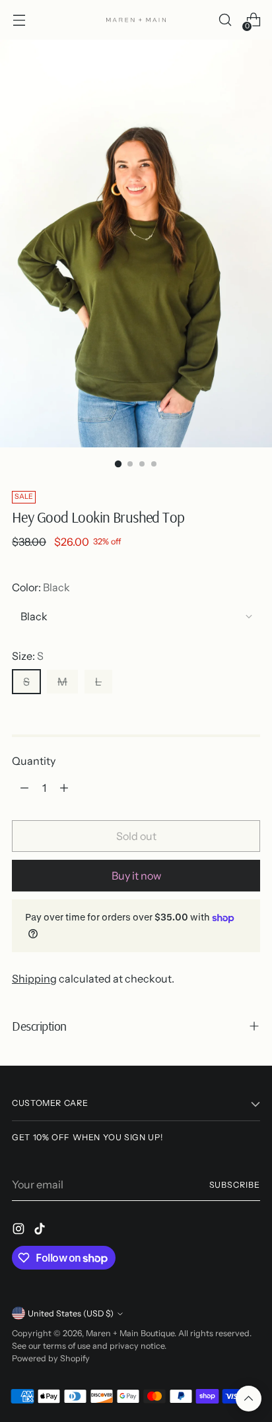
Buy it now (136, 875)
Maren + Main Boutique (130, 1333)
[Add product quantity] (64, 788)
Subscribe (235, 1185)
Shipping (34, 978)
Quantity (33, 760)
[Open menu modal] (18, 20)
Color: (41, 587)
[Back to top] (248, 1398)
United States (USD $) (71, 1313)
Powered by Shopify (51, 1358)
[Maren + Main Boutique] (136, 20)
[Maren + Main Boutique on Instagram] (20, 1230)
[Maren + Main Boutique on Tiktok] (41, 1230)
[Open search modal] (224, 20)
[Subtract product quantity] (24, 788)
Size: (28, 656)
